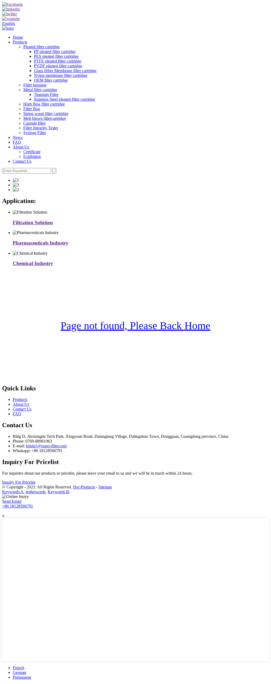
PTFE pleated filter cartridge (57, 61)
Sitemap (105, 487)
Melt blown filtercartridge (44, 118)
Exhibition (32, 156)
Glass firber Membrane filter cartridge (65, 70)
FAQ (17, 142)
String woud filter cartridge (45, 113)
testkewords (36, 491)
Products (20, 42)
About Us (21, 147)
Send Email (11, 501)
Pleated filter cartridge (41, 47)
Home (18, 37)
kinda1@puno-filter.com (46, 446)
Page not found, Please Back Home (135, 326)
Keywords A (13, 491)
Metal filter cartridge (40, 89)
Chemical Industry (33, 263)
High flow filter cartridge (44, 104)
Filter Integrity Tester (40, 128)
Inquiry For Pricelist (18, 482)
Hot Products (84, 487)
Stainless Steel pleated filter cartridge (64, 99)
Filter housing (34, 85)
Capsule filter (34, 123)
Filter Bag (31, 109)
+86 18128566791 (17, 506)
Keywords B (58, 491)
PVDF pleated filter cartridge (58, 66)
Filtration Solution (33, 222)
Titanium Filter (46, 94)
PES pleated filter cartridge (56, 56)
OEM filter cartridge (51, 80)
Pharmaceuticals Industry (41, 243)
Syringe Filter (34, 132)
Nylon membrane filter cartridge (60, 75)
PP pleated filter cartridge (55, 51)
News (17, 137)
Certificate (31, 151)
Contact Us (22, 161)
